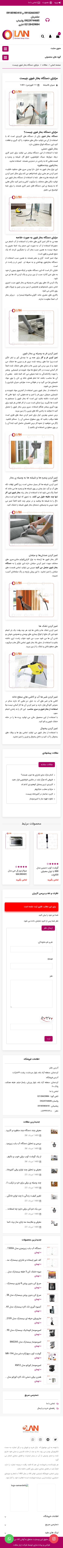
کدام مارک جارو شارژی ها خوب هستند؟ (37, 775)
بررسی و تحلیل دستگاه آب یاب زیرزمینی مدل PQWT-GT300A (23, 1143)
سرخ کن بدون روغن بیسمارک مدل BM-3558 (23, 1295)
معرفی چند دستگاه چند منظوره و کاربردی (23, 1130)
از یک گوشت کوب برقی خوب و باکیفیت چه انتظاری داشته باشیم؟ (23, 1156)
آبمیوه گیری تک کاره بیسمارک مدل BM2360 (23, 1307)
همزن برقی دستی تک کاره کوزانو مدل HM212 (23, 1377)
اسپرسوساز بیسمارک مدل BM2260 (25, 1342)
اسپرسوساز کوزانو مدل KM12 (28, 1365)
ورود (56, 2)
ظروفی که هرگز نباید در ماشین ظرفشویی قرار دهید (32, 779)
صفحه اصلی (55, 65)
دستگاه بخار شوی (49, 136)
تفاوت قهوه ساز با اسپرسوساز (41, 798)
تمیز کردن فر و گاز (49, 357)
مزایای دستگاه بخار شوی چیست (25, 65)
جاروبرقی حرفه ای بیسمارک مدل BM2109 (23, 1318)
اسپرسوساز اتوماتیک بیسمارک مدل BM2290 (23, 1330)
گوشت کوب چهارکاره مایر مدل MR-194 (23, 1353)
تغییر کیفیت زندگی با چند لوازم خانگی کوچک (23, 1196)
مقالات (44, 65)
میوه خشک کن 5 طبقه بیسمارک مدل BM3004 (23, 1272)
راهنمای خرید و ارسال (46, 1408)
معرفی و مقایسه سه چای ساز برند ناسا (24, 1222)
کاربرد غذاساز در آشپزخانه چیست (39, 794)
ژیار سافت (17, 1545)
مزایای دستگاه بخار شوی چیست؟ (41, 132)
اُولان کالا (20, 1539)
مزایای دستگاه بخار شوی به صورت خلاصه (37, 238)
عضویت (45, 2)
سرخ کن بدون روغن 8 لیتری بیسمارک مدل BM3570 (23, 1283)
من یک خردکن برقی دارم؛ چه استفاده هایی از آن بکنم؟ (23, 1209)
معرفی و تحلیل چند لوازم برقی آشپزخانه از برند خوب (23, 1170)
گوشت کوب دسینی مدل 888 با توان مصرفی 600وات (47, 871)
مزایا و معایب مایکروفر (44, 789)
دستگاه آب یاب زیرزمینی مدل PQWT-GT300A (23, 1248)
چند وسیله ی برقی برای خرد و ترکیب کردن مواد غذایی (23, 1183)
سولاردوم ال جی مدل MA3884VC (17, 872)
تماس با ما (32, 2)
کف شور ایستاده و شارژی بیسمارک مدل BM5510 (23, 1260)
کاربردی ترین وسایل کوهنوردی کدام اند (37, 784)
